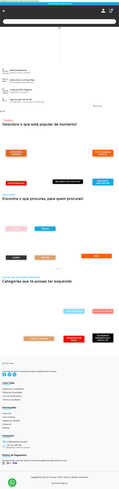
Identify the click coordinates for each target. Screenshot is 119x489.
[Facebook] (4, 375)
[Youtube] (15, 375)
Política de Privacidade (12, 392)
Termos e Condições (11, 399)
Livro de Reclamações (12, 396)
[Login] (103, 10)
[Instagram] (9, 375)
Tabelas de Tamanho (11, 420)
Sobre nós (6, 413)
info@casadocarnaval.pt (17, 441)
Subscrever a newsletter (13, 389)
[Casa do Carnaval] (12, 11)
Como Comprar (8, 417)
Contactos (6, 424)
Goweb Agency (61, 483)
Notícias (5, 428)
